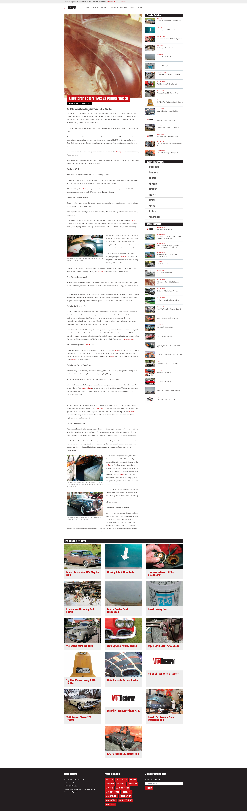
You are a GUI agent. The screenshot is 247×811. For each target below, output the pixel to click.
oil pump (120, 474)
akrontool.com (87, 388)
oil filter (108, 465)
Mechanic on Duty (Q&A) (118, 7)
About (140, 7)
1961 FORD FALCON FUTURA (167, 363)
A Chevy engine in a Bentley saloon (168, 300)
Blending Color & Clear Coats (166, 30)
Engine (133, 780)
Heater (87, 344)
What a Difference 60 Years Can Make (169, 390)
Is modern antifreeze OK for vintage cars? (169, 39)
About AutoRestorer (74, 779)
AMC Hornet (125, 796)
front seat (124, 256)
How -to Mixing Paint (163, 66)
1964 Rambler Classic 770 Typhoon (168, 127)
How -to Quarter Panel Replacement (168, 57)
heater (117, 350)
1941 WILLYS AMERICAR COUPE (168, 75)
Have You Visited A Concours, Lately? (169, 309)
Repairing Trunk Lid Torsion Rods (167, 93)
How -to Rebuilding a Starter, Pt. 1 (167, 153)
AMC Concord (122, 788)
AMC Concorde (112, 792)
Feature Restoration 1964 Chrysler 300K (169, 21)
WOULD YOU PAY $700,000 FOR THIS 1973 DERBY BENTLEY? (168, 247)
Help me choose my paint (164, 229)
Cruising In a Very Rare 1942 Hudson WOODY (168, 346)
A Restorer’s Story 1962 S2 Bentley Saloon (168, 283)
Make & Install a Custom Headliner (167, 111)
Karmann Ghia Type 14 (164, 372)
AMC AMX (109, 788)
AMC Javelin (111, 800)
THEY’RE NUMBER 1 (164, 273)
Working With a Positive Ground (167, 84)
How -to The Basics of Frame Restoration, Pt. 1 (170, 144)
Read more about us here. (117, 2)
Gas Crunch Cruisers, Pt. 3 (165, 327)
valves (127, 441)
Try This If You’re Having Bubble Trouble (170, 102)
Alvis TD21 (132, 784)
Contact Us (69, 783)
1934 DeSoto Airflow (163, 264)
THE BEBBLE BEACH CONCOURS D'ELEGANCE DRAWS (169, 238)
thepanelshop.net (128, 339)
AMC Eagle (127, 792)
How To (132, 7)
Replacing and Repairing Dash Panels (168, 48)
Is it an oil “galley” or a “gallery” (167, 120)
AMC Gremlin (111, 796)
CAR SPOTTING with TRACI (166, 399)
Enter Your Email (152, 779)
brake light (100, 408)
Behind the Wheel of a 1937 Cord (167, 291)
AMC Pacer (110, 804)
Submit (149, 788)
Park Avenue (121, 780)
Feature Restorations (92, 7)
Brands (103, 7)
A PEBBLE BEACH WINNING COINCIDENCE (167, 256)
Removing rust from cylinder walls (167, 136)
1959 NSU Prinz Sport (164, 381)
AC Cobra (110, 784)
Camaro (109, 780)
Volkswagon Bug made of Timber (167, 318)
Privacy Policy (70, 786)
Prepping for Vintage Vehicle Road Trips (169, 354)
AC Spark (121, 784)
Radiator (74, 359)
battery (118, 151)
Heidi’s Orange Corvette (164, 336)
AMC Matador (125, 800)
